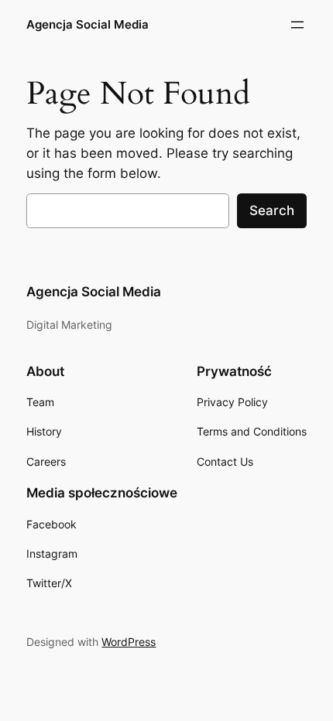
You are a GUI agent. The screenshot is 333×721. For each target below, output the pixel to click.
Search (271, 210)
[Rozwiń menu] (297, 24)
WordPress (128, 641)
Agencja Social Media (87, 25)
